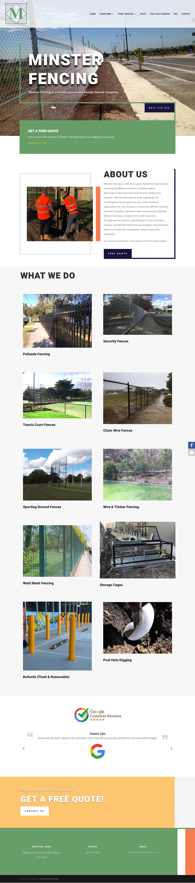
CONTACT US (38, 143)
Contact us (35, 820)
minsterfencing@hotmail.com (143, 861)
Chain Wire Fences (117, 430)
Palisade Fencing (36, 354)
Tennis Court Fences (39, 424)
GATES (143, 14)
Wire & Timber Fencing (121, 506)
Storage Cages (111, 584)
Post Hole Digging (117, 660)
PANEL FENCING (125, 14)
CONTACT (185, 14)
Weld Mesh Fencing (38, 583)
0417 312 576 (159, 107)
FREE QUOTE (117, 253)
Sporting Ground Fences (42, 506)
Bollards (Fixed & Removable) (46, 676)
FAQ (175, 14)
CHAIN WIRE (105, 14)
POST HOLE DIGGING (160, 14)
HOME (93, 14)
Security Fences (115, 341)
